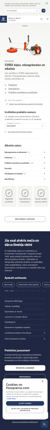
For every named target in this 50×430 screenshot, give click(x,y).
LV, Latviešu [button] (12, 20)
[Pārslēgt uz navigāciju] (47, 19)
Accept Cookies (25, 403)
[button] (6, 290)
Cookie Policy (11, 399)
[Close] (42, 381)
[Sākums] (3, 19)
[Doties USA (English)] (43, 11)
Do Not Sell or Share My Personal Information (25, 409)
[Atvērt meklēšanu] (41, 19)
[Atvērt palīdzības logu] (44, 424)
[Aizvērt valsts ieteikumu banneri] (47, 3)
